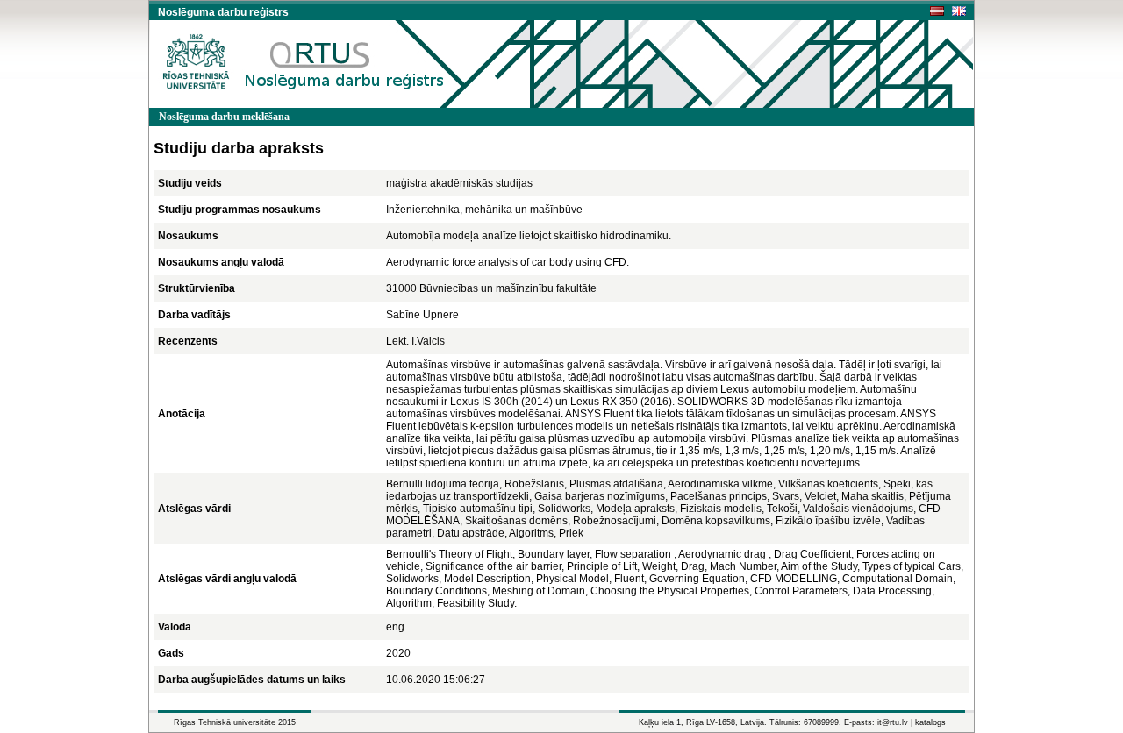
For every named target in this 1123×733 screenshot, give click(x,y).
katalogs (930, 722)
